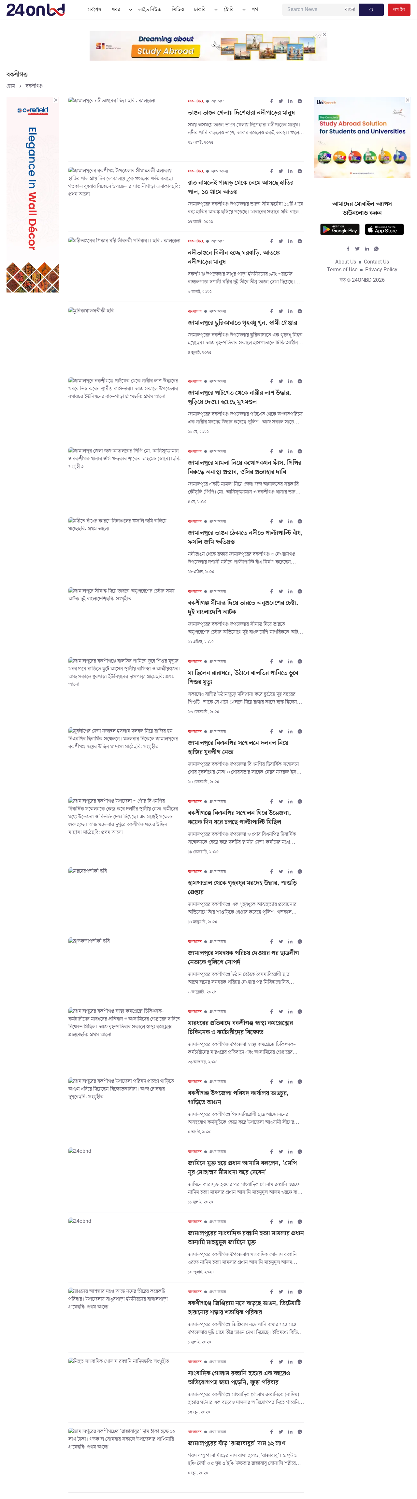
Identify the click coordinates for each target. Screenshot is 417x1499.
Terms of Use (342, 270)
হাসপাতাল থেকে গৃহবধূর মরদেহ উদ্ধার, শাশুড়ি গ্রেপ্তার (242, 888)
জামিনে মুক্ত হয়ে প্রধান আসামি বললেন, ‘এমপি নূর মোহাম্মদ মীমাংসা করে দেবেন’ (242, 1168)
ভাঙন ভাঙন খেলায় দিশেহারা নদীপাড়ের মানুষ (241, 113)
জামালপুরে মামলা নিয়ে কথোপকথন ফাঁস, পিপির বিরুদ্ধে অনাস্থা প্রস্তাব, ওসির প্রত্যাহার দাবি (244, 468)
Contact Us (376, 262)
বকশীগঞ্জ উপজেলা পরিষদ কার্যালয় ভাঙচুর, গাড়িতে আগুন (238, 1098)
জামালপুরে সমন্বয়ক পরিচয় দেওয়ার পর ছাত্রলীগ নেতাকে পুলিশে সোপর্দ (243, 958)
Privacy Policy (381, 270)
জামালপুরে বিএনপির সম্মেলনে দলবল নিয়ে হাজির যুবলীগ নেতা (238, 748)
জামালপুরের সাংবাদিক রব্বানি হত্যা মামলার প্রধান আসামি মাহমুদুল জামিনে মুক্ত (246, 1238)
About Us (345, 262)
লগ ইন (399, 10)
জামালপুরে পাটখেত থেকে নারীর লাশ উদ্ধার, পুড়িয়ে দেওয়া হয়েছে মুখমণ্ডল (239, 398)
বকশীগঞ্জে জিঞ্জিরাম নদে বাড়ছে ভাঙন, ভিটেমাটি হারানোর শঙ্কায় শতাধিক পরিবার (244, 1308)
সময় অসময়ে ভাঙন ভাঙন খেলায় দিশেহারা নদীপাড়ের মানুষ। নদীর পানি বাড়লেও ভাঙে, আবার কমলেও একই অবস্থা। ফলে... (246, 128)
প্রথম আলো (219, 171)
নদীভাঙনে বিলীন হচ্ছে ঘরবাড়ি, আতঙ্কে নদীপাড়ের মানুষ (234, 258)
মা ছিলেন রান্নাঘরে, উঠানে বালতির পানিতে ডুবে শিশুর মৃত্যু (243, 678)
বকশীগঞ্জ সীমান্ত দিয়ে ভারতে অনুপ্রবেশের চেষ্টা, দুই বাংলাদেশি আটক (243, 608)
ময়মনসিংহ (196, 101)
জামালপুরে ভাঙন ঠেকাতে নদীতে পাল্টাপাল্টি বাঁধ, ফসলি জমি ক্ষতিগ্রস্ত (245, 538)
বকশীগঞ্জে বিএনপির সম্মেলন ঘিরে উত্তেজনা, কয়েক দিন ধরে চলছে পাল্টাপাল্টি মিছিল (239, 818)
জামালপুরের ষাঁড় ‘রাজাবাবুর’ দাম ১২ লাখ (236, 1444)
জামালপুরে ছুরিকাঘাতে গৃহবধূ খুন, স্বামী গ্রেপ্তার (242, 323)
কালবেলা (217, 101)
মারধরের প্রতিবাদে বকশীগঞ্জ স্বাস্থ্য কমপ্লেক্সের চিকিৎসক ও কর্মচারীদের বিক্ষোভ (240, 1028)
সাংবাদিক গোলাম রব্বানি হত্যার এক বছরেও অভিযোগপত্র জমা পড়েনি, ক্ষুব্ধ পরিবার (239, 1378)
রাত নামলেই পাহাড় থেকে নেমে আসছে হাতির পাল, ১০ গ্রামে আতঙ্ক (241, 187)
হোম (11, 86)
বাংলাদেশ (195, 311)
